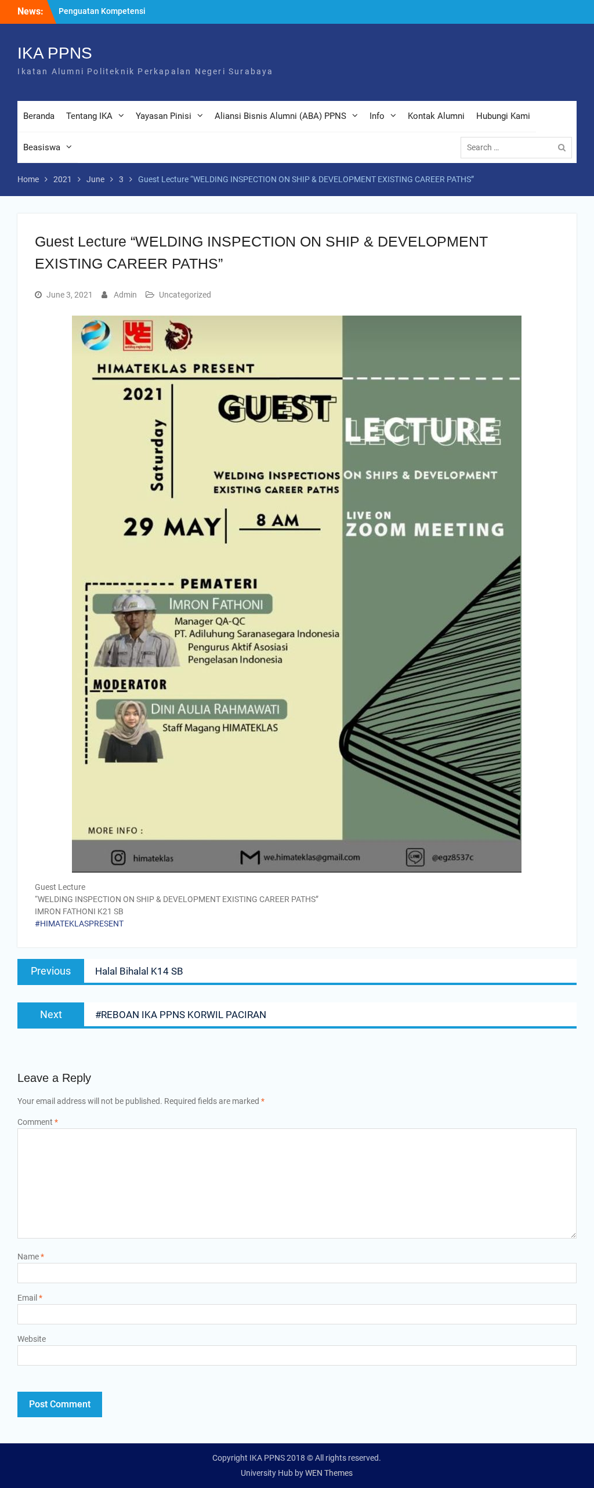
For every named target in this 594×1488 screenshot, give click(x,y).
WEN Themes (329, 1473)
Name (30, 1256)
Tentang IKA (89, 116)
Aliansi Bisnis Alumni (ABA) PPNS (280, 116)
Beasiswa (41, 147)
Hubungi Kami (503, 116)
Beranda (39, 116)
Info (377, 116)
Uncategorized (185, 294)
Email (29, 1297)
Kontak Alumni (436, 116)
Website (31, 1339)
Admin (125, 294)
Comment (37, 1122)
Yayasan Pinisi (163, 116)
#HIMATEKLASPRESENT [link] (79, 923)
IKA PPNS (54, 53)
